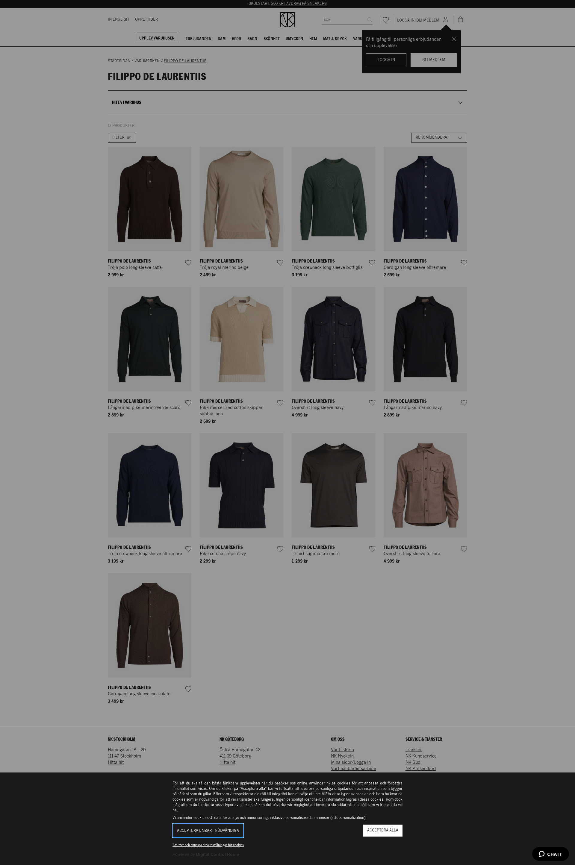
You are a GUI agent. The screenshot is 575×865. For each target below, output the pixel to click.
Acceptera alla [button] (382, 830)
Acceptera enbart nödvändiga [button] (208, 830)
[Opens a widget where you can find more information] (550, 854)
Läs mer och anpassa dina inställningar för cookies (208, 845)
